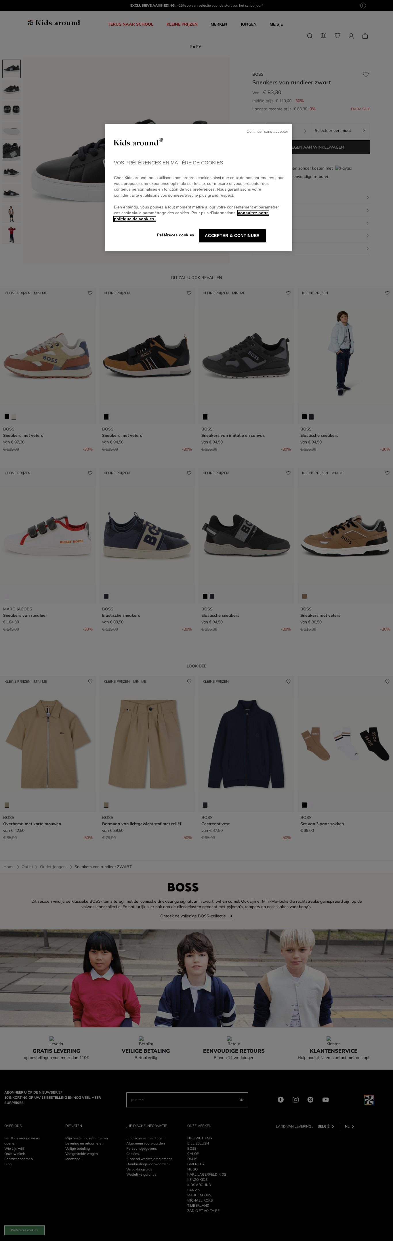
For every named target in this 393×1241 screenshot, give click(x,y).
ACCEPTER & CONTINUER (232, 236)
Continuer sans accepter (267, 132)
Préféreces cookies (175, 235)
